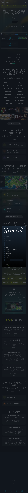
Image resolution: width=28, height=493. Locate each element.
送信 (6, 264)
